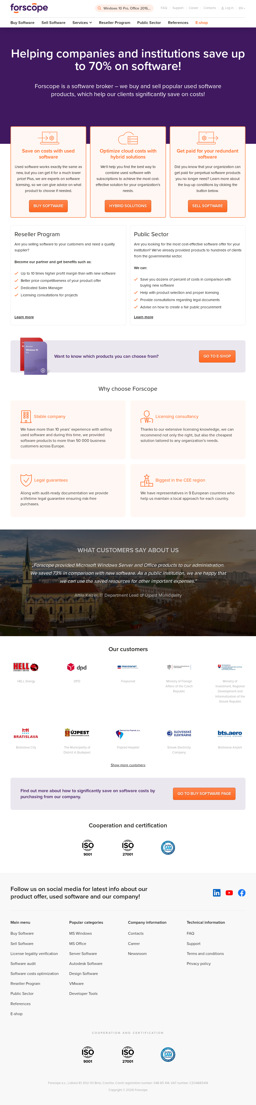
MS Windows (80, 933)
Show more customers (128, 765)
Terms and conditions (205, 953)
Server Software (83, 953)
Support (178, 8)
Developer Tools (83, 993)
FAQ (164, 8)
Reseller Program (114, 22)
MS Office (77, 943)
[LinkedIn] (216, 893)
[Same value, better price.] (29, 8)
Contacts (210, 8)
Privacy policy (199, 963)
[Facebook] (242, 893)
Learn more (24, 317)
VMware (76, 983)
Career (193, 8)
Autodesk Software (85, 963)
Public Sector (149, 22)
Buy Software (22, 22)
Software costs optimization (34, 973)
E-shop (202, 22)
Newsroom (137, 953)
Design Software (83, 973)
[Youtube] (229, 893)
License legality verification (34, 953)
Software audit (23, 963)
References (178, 22)
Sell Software (54, 22)
